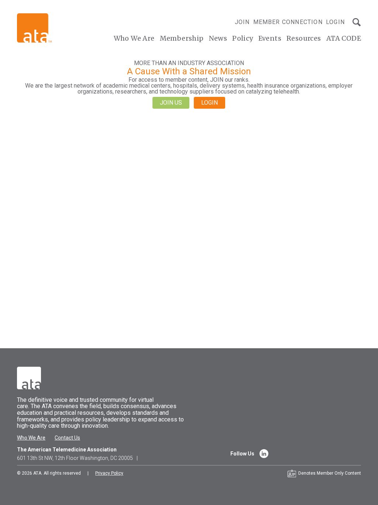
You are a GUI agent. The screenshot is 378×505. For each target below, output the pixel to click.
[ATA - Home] (34, 27)
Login (335, 22)
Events (269, 38)
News (218, 38)
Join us (171, 102)
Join (242, 22)
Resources (303, 38)
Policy (242, 38)
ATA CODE (343, 38)
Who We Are (134, 38)
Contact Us (67, 438)
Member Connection (288, 22)
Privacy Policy (109, 473)
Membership (182, 38)
